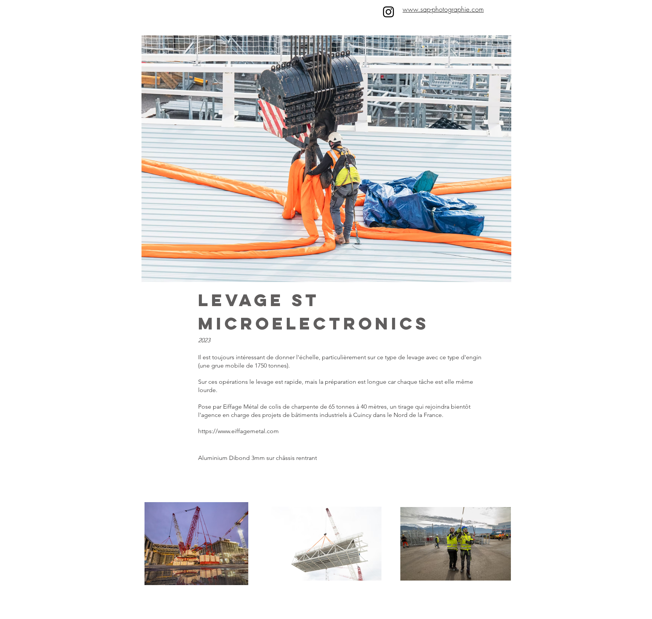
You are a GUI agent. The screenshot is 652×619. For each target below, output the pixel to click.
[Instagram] (388, 12)
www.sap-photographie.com (443, 9)
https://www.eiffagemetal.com (238, 431)
